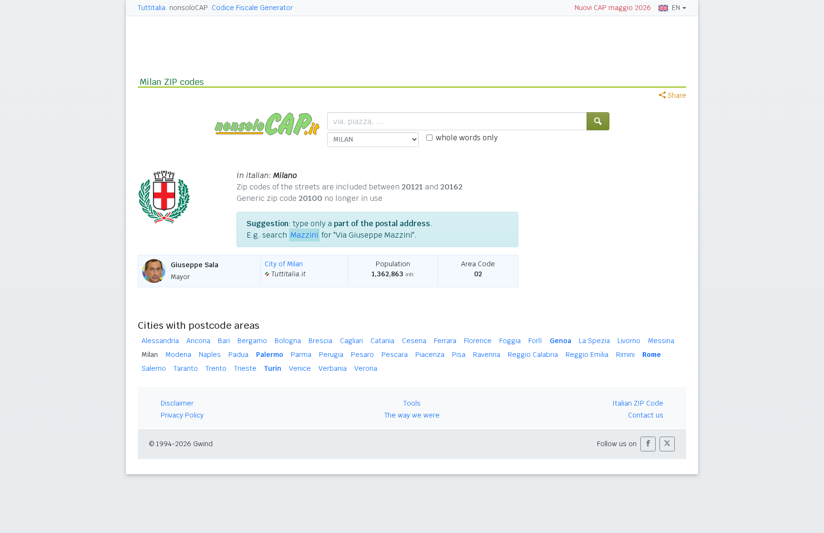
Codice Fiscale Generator (252, 7)
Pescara (394, 354)
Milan (150, 354)
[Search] (598, 121)
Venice (300, 368)
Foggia (510, 340)
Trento (216, 368)
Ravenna (486, 354)
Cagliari (351, 340)
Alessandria (160, 340)
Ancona (198, 340)
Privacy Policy (182, 415)
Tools (412, 403)
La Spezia (594, 340)
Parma (301, 354)
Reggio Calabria (533, 354)
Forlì (535, 340)
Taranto (186, 368)
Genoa (560, 340)
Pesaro (362, 354)
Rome (651, 354)
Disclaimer (177, 403)
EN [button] (676, 7)
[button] (648, 444)
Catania (382, 340)
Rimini (625, 354)
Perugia (331, 354)
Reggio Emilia (587, 354)
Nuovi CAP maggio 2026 (613, 7)
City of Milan (284, 264)
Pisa (458, 354)
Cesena (414, 340)
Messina (661, 340)
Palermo (269, 354)
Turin (272, 368)
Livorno (629, 340)
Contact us (645, 415)
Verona (365, 368)
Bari (224, 340)
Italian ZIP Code (637, 403)
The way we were (412, 415)
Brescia (320, 340)
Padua (238, 354)
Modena (178, 354)
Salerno (154, 368)
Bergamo (252, 340)
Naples (210, 354)
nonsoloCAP (188, 7)
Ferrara (445, 340)
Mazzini (304, 235)
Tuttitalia (151, 7)
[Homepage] (271, 123)
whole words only (467, 138)
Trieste (245, 368)
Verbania (333, 368)
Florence (478, 340)
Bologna (288, 340)
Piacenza (429, 354)
